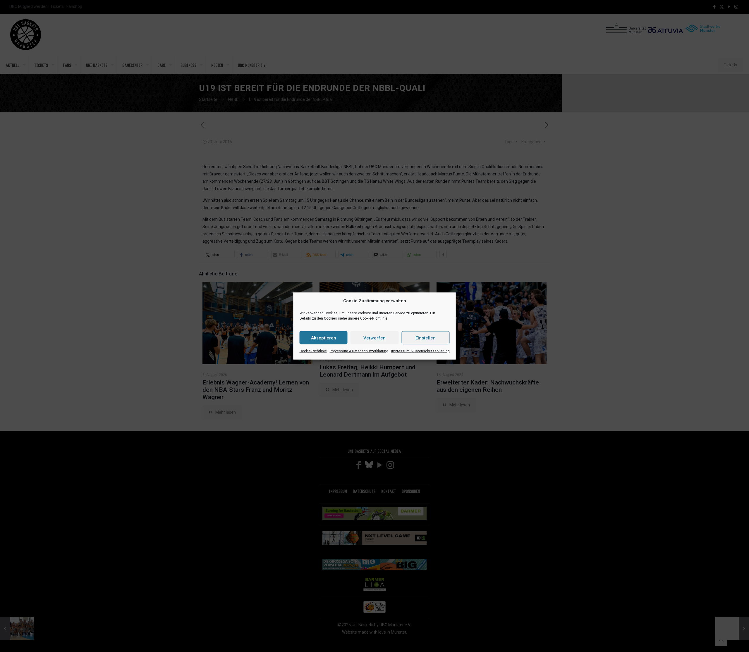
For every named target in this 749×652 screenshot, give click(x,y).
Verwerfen (374, 337)
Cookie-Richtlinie (313, 351)
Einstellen (425, 337)
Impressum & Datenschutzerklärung (359, 351)
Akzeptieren (323, 337)
